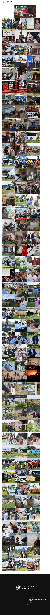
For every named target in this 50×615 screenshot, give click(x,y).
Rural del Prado (16, 597)
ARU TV (21, 597)
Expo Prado (11, 597)
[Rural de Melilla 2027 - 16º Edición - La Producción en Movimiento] (7, 2)
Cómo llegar (31, 597)
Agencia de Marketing (25, 608)
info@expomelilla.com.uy (33, 595)
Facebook (31, 602)
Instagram (31, 604)
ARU (7, 597)
